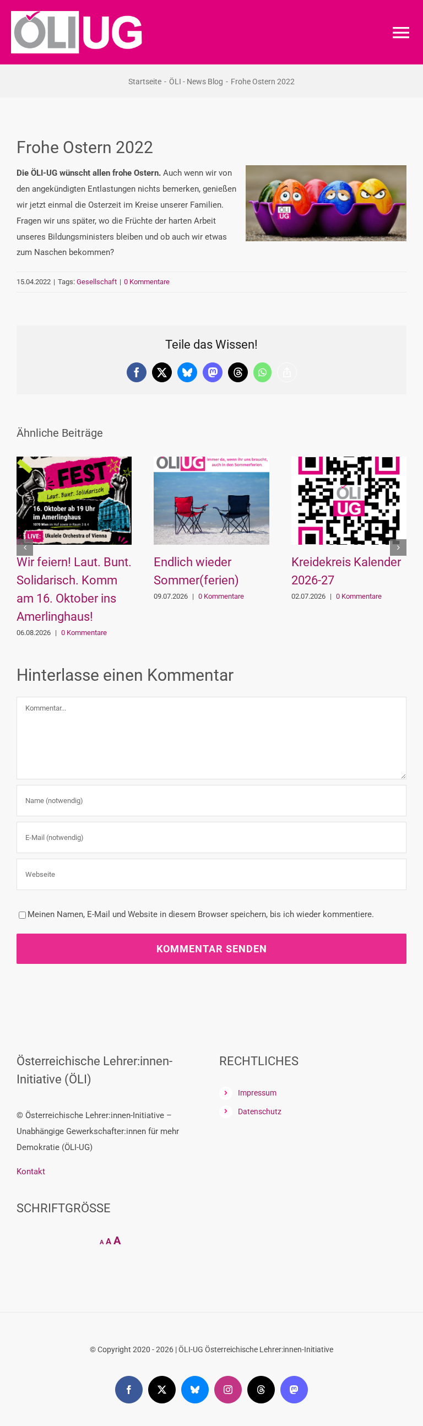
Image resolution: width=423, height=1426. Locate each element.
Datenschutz (259, 1111)
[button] (25, 547)
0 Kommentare (147, 282)
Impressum (257, 1092)
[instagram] (228, 1389)
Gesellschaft (97, 282)
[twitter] (162, 1389)
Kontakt (31, 1171)
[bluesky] (195, 1389)
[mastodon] (294, 1389)
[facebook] (129, 1389)
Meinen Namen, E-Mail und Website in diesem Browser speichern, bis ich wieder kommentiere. (201, 914)
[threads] (261, 1389)
